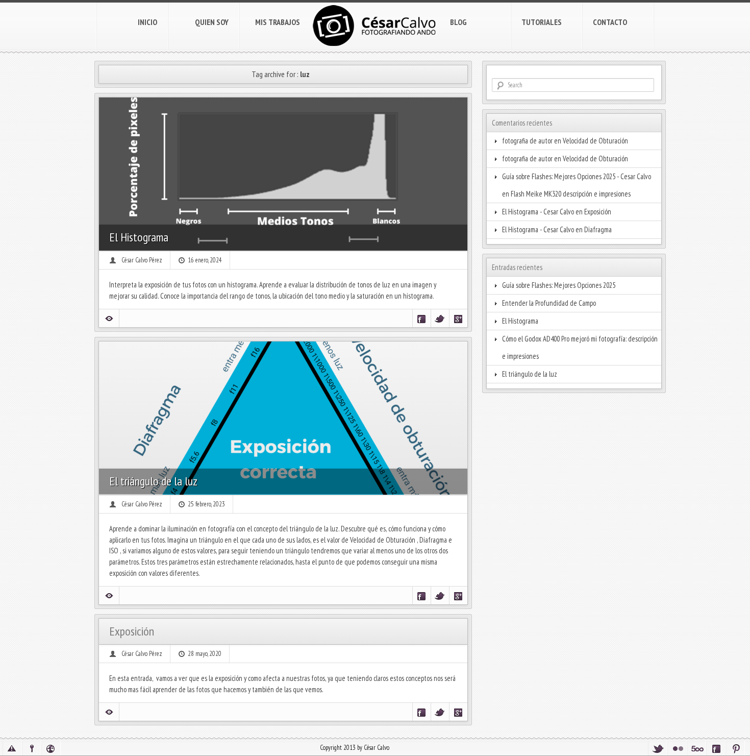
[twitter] (657, 748)
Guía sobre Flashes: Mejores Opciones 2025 (558, 285)
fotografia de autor (527, 140)
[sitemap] (51, 748)
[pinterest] (735, 748)
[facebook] (716, 748)
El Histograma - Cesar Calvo (538, 211)
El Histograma (138, 237)
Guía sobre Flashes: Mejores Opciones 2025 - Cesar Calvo (576, 176)
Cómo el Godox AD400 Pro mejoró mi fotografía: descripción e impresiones (580, 347)
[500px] (696, 748)
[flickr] (677, 748)
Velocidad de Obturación (595, 140)
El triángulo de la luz (153, 481)
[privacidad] (31, 748)
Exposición (131, 631)
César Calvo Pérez (141, 260)
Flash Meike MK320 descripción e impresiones (571, 194)
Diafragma (598, 229)
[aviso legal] (12, 748)
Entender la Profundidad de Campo (549, 303)
